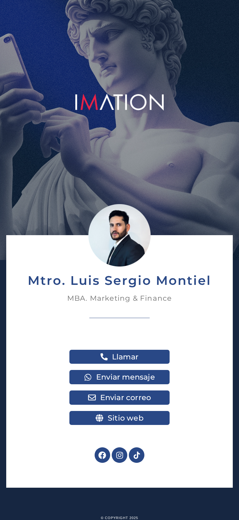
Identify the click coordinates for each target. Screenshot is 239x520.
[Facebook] (102, 455)
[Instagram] (119, 455)
